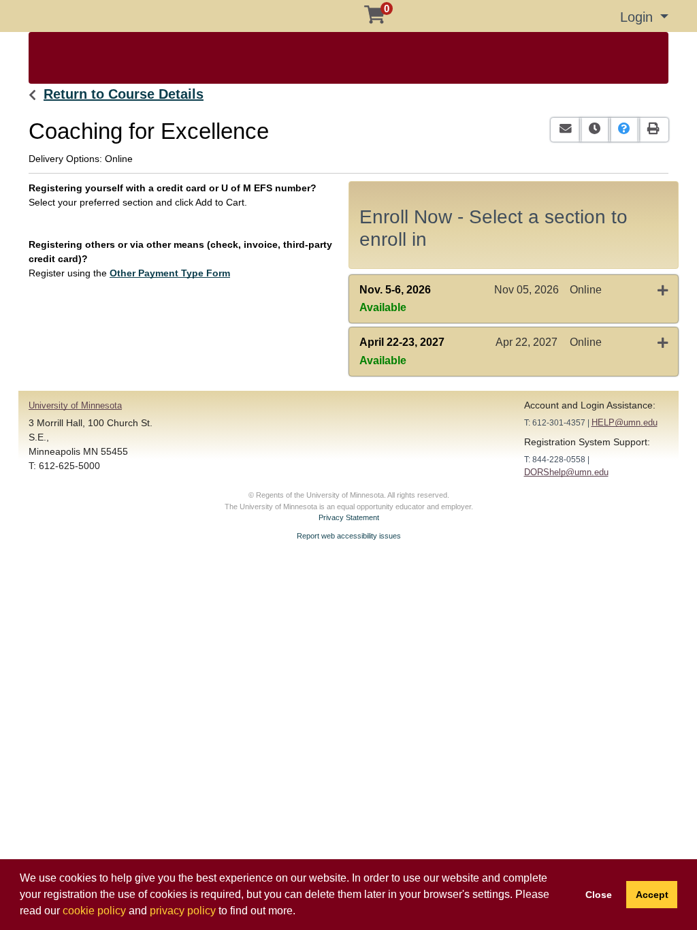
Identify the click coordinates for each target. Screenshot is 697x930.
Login (638, 17)
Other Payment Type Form (170, 273)
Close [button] (598, 894)
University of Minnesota (75, 405)
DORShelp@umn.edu (566, 472)
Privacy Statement (349, 517)
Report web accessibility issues (349, 536)
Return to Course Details (124, 93)
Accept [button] (652, 894)
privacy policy (183, 910)
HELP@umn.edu (624, 422)
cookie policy (94, 910)
